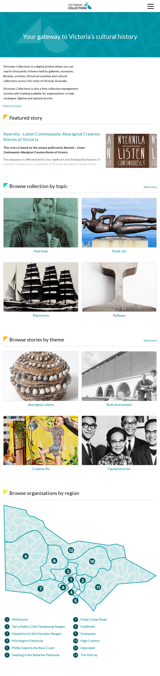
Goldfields (87, 626)
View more (150, 187)
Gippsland (87, 648)
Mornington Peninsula (27, 641)
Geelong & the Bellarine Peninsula (35, 655)
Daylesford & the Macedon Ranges (36, 633)
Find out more (12, 106)
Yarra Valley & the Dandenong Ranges (38, 626)
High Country (90, 641)
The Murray (88, 655)
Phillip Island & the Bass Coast (33, 648)
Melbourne (20, 619)
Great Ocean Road (93, 619)
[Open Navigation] (140, 6)
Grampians (88, 633)
